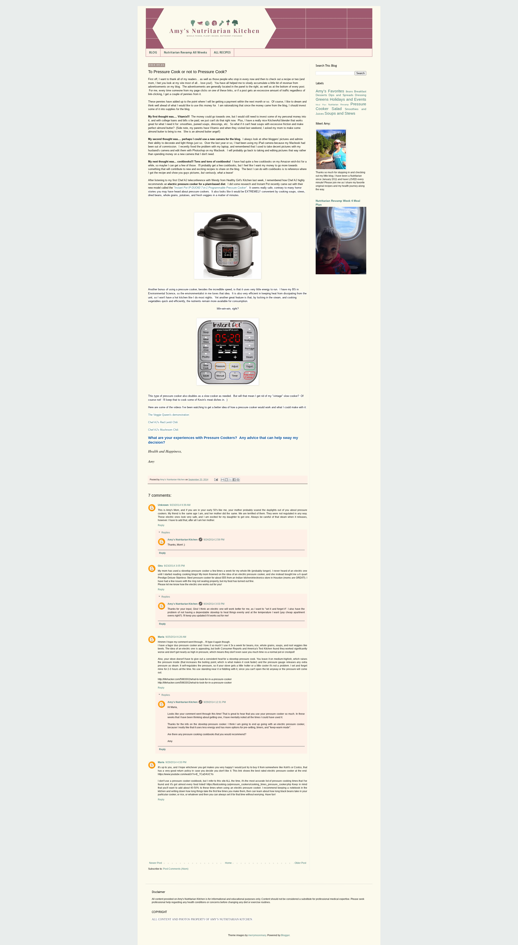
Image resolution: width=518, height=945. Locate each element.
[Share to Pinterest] (238, 480)
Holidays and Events (348, 99)
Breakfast (360, 91)
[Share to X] (230, 480)
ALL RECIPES (222, 52)
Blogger (285, 935)
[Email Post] (216, 479)
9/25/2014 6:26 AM (176, 636)
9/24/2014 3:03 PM (214, 603)
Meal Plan (321, 105)
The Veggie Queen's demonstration (168, 414)
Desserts (321, 95)
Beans (349, 91)
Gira (160, 565)
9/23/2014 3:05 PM (174, 565)
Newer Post (155, 863)
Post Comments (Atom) (175, 868)
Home (228, 863)
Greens (322, 99)
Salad (337, 109)
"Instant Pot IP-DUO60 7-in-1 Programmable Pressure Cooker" (210, 187)
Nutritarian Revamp (338, 104)
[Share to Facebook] (234, 480)
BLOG (153, 52)
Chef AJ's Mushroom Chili (163, 429)
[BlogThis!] (226, 480)
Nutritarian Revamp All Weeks (185, 52)
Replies (165, 532)
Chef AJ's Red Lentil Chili (163, 422)
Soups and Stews (340, 113)
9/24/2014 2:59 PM (214, 539)
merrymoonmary (257, 935)
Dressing (360, 95)
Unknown (163, 505)
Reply (161, 525)
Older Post (300, 863)
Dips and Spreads (341, 95)
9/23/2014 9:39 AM (180, 505)
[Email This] (223, 480)
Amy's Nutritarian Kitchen (182, 539)
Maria (161, 636)
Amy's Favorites (330, 91)
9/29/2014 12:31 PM (215, 702)
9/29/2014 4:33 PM (176, 762)
